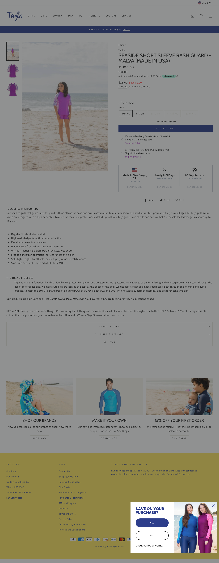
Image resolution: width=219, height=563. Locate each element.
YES (152, 523)
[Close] (213, 505)
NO (152, 535)
